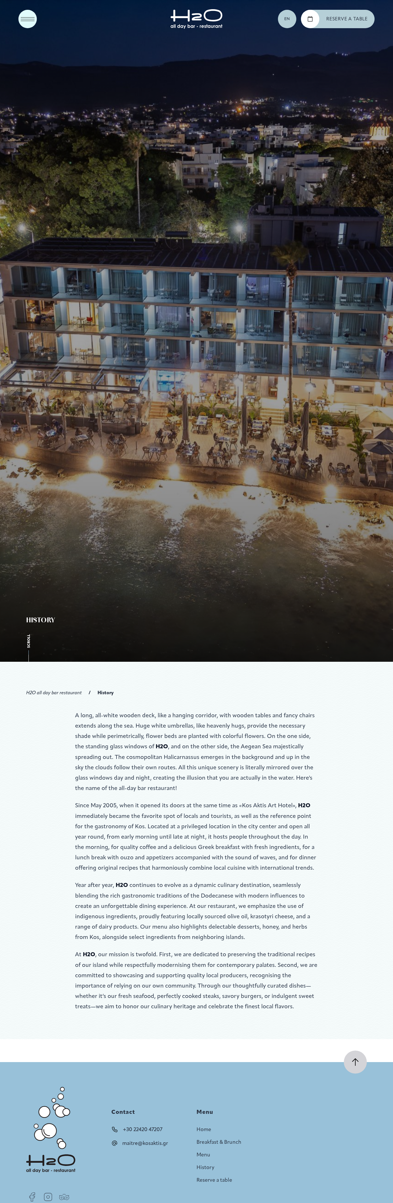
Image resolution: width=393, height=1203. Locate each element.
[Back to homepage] (196, 19)
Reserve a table (214, 1180)
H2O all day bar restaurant (54, 692)
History (106, 692)
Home (204, 1129)
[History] (32, 1197)
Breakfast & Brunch (219, 1142)
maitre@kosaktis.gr (145, 1143)
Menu (203, 1155)
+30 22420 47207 (142, 1129)
